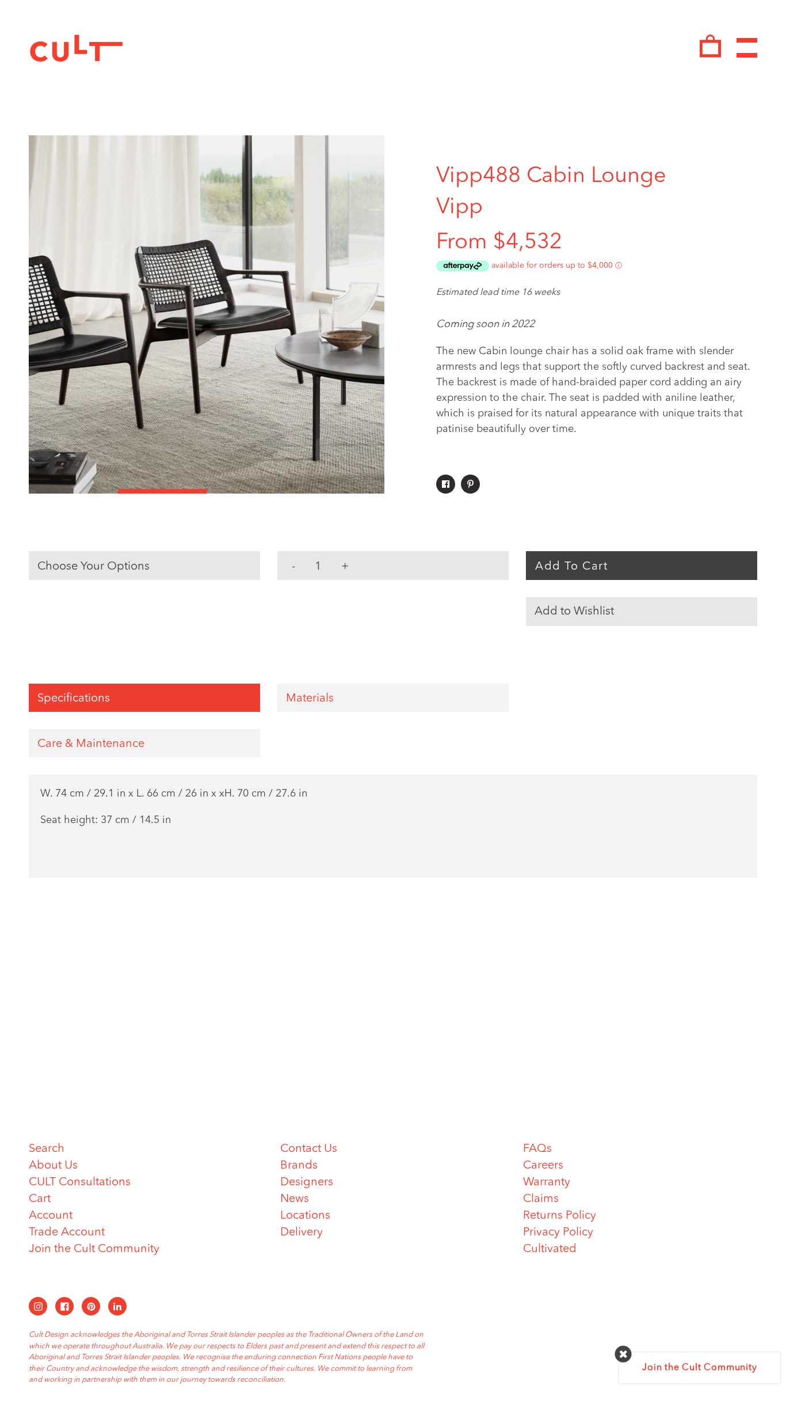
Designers (306, 1182)
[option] (206, 314)
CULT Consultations (80, 1182)
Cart (40, 1199)
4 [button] (340, 491)
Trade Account (67, 1232)
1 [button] (73, 491)
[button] (641, 611)
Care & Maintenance (90, 744)
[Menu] (747, 48)
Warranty (546, 1182)
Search (46, 1149)
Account (51, 1216)
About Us (53, 1165)
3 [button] (251, 491)
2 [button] (162, 491)
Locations (305, 1216)
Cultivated (550, 1249)
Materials (310, 698)
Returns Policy (559, 1216)
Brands (299, 1165)
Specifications (73, 698)
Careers (543, 1165)
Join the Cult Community (94, 1249)
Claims (541, 1199)
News (294, 1199)
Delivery (301, 1232)
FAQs (537, 1149)
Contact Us (308, 1149)
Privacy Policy (558, 1232)
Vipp (459, 207)
